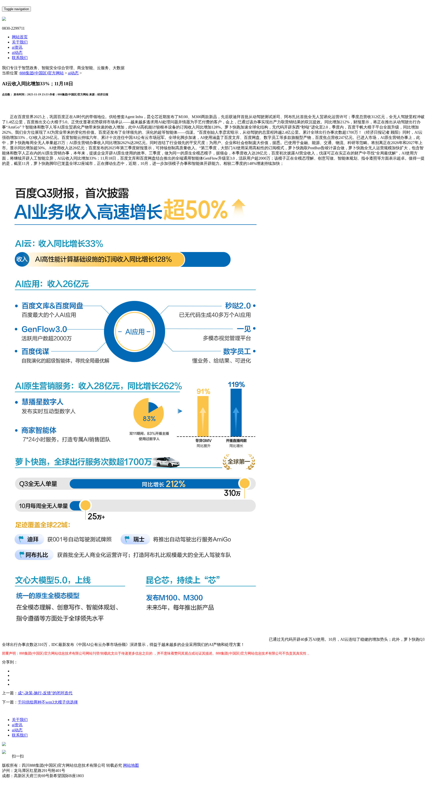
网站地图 (131, 765)
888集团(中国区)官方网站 (42, 73)
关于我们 (20, 42)
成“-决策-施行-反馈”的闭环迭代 (45, 693)
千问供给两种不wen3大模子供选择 (48, 702)
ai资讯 (17, 47)
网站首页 (20, 37)
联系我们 (20, 58)
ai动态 (17, 52)
